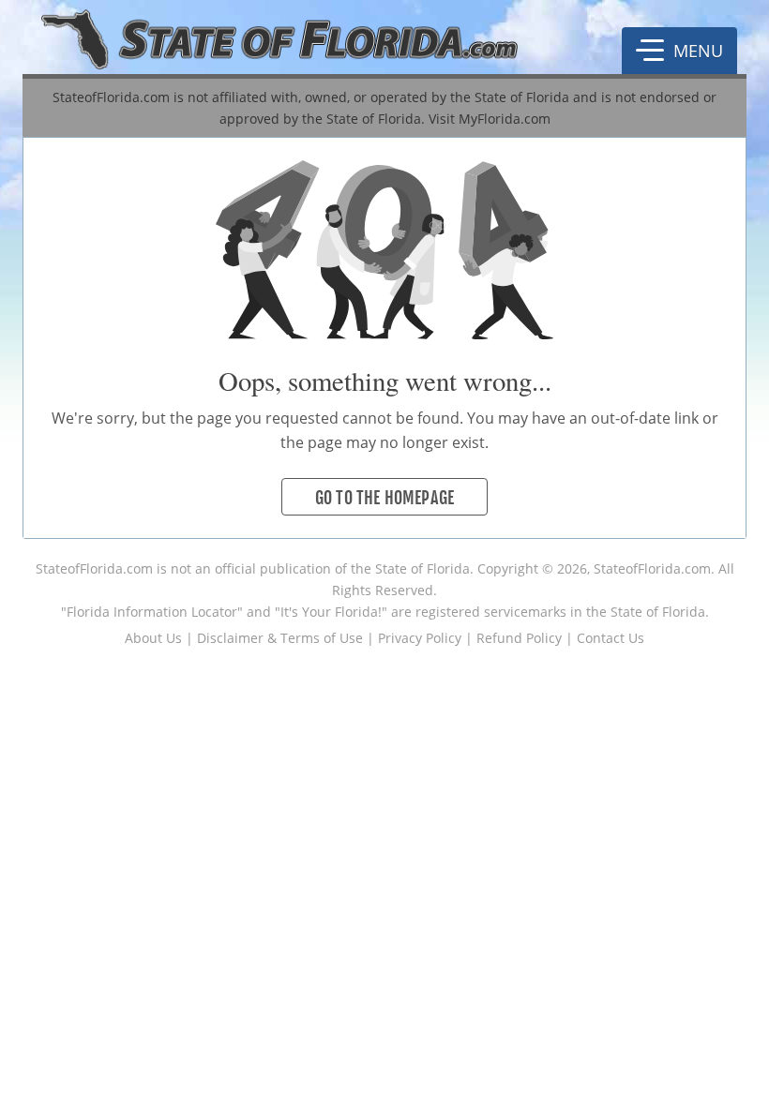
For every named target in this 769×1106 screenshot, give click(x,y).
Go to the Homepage (384, 497)
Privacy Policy (419, 638)
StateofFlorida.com (94, 568)
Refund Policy (519, 638)
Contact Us (610, 638)
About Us (153, 638)
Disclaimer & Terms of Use (280, 638)
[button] (679, 50)
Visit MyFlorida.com (489, 118)
